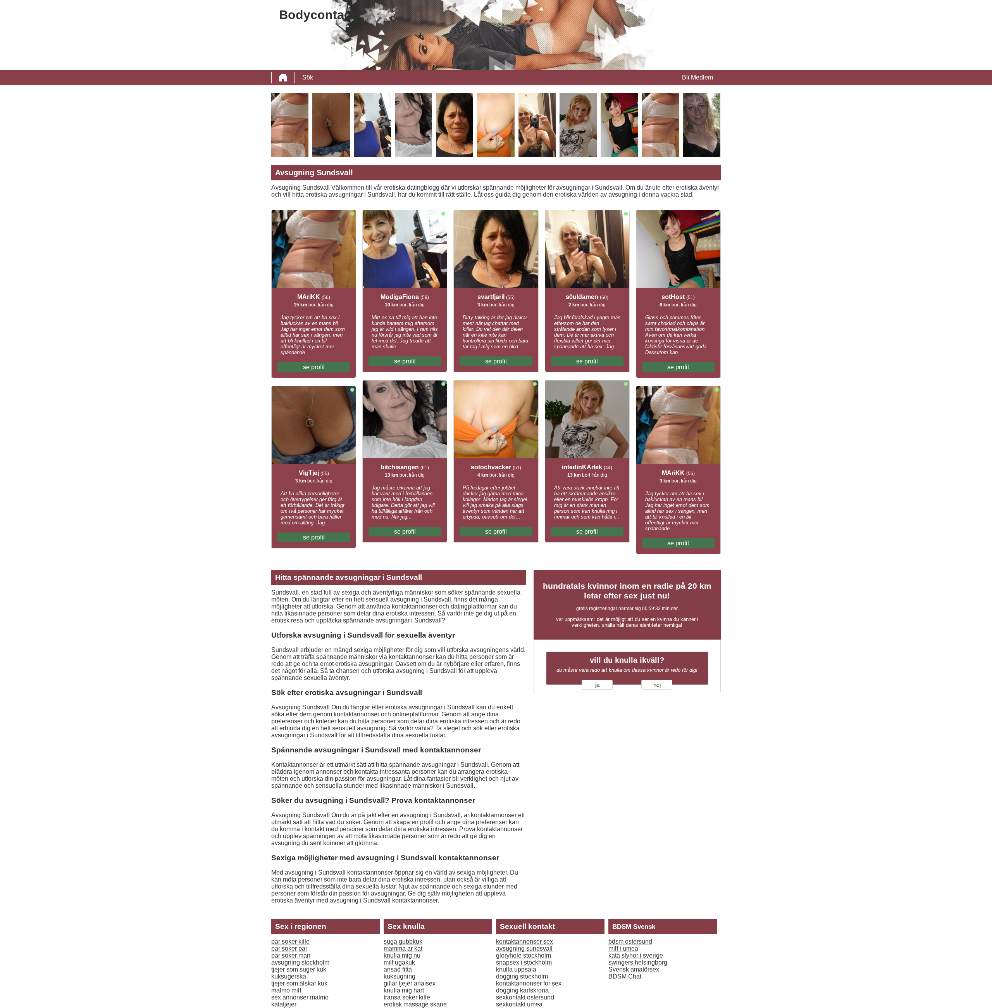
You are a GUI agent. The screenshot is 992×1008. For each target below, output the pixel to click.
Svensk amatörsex (633, 969)
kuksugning (399, 976)
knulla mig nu (402, 955)
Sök (307, 77)
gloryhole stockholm (523, 955)
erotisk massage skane (415, 1004)
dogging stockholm (522, 976)
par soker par (289, 948)
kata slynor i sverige (635, 955)
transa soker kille (407, 997)
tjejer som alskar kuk (299, 983)
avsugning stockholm (300, 962)
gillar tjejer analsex (410, 983)
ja (597, 685)
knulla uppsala (516, 969)
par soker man (290, 955)
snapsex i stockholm (524, 962)
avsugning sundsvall (524, 948)
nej (657, 685)
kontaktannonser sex (524, 941)
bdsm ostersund (630, 941)
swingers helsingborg (637, 962)
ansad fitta (398, 969)
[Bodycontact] (283, 77)
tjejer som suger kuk (298, 969)
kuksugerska (288, 976)
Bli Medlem (697, 77)
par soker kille (290, 941)
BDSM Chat (624, 976)
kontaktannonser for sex (528, 983)
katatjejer (283, 1004)
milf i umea (623, 948)
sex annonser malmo (300, 997)
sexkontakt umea (519, 1004)
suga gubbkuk (403, 941)
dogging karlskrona (522, 990)
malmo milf (286, 990)
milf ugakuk (399, 962)
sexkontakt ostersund (525, 997)
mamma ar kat (403, 948)
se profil (314, 367)
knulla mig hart (404, 990)
